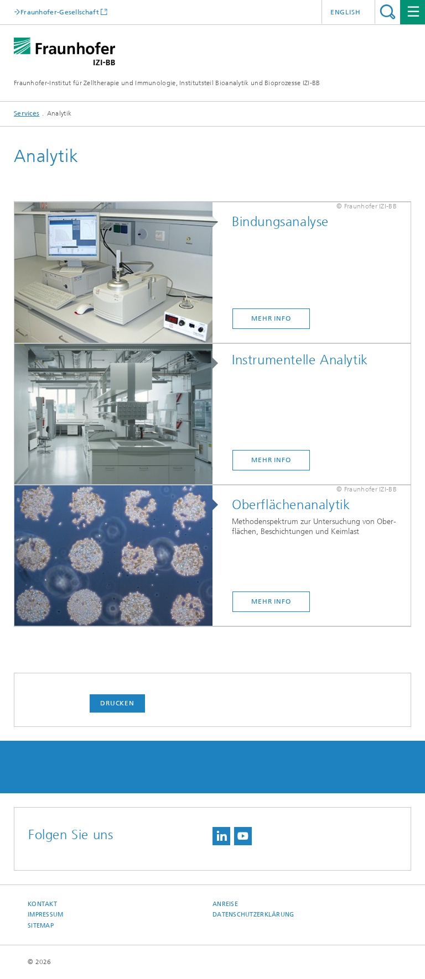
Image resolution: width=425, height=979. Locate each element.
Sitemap (41, 925)
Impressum (45, 914)
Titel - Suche (387, 12)
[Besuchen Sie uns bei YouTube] (243, 836)
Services (26, 113)
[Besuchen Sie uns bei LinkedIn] (221, 836)
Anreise (225, 904)
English (345, 12)
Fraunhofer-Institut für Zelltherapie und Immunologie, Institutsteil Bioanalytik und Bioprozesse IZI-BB (167, 83)
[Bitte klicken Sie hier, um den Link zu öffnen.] (119, 273)
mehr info (271, 460)
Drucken (117, 703)
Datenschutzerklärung (253, 914)
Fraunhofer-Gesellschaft (59, 11)
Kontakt (42, 904)
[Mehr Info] (119, 556)
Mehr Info (271, 318)
